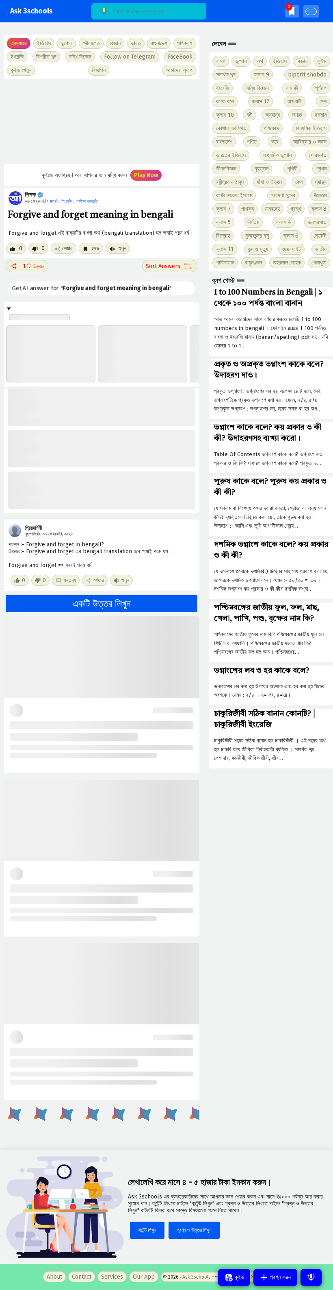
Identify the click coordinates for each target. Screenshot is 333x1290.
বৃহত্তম (261, 168)
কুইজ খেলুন (21, 70)
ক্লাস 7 (223, 208)
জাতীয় (321, 249)
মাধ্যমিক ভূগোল (277, 155)
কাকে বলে (225, 101)
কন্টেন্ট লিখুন (147, 1230)
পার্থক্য (247, 208)
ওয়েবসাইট (291, 249)
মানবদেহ (272, 208)
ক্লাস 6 (290, 235)
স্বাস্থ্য (321, 182)
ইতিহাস (280, 61)
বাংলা (220, 61)
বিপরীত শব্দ (46, 56)
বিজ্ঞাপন (99, 70)
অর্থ (260, 61)
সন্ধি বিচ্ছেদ (80, 56)
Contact (81, 1276)
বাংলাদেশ (224, 141)
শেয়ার (67, 248)
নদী (250, 114)
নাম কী (292, 88)
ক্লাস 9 (261, 74)
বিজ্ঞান (301, 61)
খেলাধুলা (319, 262)
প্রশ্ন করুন (279, 1277)
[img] (292, 11)
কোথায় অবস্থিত (231, 128)
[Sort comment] (169, 266)
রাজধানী (295, 101)
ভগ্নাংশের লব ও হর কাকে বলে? (261, 671)
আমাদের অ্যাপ (179, 70)
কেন (299, 182)
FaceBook (180, 56)
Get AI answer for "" (91, 288)
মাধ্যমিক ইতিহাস (311, 128)
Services (112, 1276)
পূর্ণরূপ (321, 88)
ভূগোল (241, 61)
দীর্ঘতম (253, 222)
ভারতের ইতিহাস (231, 155)
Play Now (146, 175)
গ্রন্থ (295, 208)
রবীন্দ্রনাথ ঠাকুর (230, 182)
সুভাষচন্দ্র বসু (257, 235)
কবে (275, 141)
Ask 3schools (31, 11)
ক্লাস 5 (223, 222)
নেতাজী (320, 235)
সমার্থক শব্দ (226, 74)
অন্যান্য (272, 114)
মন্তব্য (69, 580)
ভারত (297, 114)
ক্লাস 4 (283, 222)
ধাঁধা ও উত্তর (270, 182)
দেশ (323, 101)
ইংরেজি (17, 56)
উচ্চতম (320, 195)
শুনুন (121, 248)
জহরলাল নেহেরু (287, 262)
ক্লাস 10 (225, 114)
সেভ (94, 248)
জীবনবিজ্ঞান (226, 168)
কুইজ (322, 61)
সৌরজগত (318, 155)
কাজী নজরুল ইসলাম (234, 195)
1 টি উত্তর (34, 266)
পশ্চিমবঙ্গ (184, 43)
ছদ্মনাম (321, 114)
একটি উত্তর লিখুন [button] (102, 603)
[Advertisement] (101, 121)
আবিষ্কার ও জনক (310, 141)
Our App (144, 1276)
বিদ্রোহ (223, 235)
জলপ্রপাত (317, 222)
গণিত (252, 141)
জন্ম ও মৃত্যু (258, 249)
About (54, 1276)
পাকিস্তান (225, 262)
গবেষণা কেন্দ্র (283, 195)
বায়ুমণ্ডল (253, 262)
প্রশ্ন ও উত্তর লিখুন (194, 1230)
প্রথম (321, 168)
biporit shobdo (307, 74)
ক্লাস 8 (319, 208)
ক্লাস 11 (225, 249)
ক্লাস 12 (260, 101)
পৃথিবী (292, 168)
